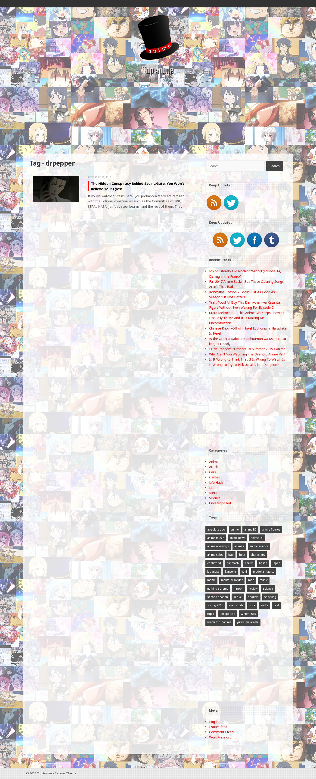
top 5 (210, 614)
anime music (215, 538)
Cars (212, 472)
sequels (253, 597)
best (242, 555)
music (264, 580)
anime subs (215, 555)
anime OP (257, 538)
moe (251, 580)
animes (239, 546)
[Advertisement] (158, 118)
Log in (213, 721)
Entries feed (218, 727)
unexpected (227, 614)
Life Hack (216, 482)
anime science (259, 546)
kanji (245, 572)
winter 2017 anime (219, 622)
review (253, 589)
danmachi (232, 563)
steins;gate (236, 605)
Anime (214, 461)
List (212, 487)
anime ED (250, 529)
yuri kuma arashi (248, 622)
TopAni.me (44, 773)
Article (214, 467)
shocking (270, 597)
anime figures (271, 529)
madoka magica (263, 572)
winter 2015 (248, 614)
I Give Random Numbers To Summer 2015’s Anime (247, 349)
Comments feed (221, 732)
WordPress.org (220, 737)
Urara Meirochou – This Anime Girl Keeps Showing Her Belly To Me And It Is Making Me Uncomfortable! (246, 318)
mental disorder (232, 580)
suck (252, 605)
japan (276, 563)
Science (214, 498)
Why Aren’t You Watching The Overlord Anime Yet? (247, 354)
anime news (237, 538)
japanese (213, 572)
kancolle (230, 572)
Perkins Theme (65, 773)
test (276, 605)
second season (217, 597)
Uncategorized (220, 503)
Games (214, 477)
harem (249, 563)
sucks (264, 605)
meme (211, 580)
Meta (213, 492)
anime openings (218, 546)
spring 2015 (215, 605)
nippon (238, 589)
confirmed (214, 563)
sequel (237, 597)
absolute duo (216, 529)
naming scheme (217, 589)
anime (235, 529)
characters (258, 555)
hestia (263, 563)
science (268, 589)
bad (231, 555)
